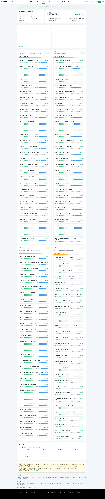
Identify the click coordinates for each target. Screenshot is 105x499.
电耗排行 (56, 1)
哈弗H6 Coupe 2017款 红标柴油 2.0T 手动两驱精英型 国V (66, 399)
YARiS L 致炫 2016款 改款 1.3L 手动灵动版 (64, 257)
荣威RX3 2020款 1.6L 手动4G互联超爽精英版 (65, 412)
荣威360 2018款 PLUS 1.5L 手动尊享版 (63, 380)
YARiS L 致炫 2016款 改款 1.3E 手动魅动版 (64, 276)
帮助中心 (59, 492)
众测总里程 (49, 12)
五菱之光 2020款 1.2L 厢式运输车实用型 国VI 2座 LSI (66, 66)
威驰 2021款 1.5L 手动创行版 (26, 91)
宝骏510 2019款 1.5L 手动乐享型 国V (63, 424)
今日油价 (20, 492)
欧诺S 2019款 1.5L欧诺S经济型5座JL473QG (30, 403)
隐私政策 (78, 492)
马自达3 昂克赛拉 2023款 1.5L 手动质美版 (29, 134)
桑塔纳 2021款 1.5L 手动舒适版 (27, 226)
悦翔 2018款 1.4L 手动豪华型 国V (62, 343)
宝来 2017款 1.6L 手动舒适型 (61, 386)
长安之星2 (60, 452)
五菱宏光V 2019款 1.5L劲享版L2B (27, 421)
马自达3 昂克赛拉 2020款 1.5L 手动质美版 (29, 164)
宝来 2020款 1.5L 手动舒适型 (26, 207)
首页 (31, 1)
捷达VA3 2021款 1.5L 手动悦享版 (27, 189)
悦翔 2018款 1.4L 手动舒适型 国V (62, 349)
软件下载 (65, 492)
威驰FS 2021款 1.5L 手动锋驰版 (27, 195)
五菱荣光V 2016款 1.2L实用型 (61, 158)
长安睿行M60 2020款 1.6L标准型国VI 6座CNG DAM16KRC (65, 239)
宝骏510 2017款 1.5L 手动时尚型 (62, 436)
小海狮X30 (43, 456)
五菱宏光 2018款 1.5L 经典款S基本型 (28, 384)
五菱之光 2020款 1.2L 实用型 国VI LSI (63, 85)
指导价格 (32, 18)
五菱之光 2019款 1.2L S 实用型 (61, 73)
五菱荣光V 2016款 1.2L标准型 (61, 177)
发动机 (20, 14)
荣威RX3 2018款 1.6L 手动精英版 (62, 392)
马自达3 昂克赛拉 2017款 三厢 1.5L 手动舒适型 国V (66, 325)
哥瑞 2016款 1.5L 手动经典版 (26, 103)
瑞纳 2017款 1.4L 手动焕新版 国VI (62, 306)
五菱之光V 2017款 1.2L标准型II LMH (63, 60)
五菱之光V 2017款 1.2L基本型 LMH (62, 79)
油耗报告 (43, 1)
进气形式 (32, 14)
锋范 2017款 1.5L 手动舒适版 (26, 140)
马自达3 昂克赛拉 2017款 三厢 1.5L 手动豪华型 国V (66, 331)
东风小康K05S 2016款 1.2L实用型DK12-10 (64, 164)
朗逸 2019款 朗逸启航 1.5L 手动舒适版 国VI (29, 109)
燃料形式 (20, 18)
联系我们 (72, 492)
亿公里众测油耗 (46, 492)
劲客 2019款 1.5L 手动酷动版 (26, 201)
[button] (47, 52)
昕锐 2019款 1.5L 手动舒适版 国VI (27, 170)
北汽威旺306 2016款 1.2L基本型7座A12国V (64, 91)
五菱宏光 (43, 449)
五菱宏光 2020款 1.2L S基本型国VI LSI (63, 115)
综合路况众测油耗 (81, 12)
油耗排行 (50, 1)
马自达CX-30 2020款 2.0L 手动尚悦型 (63, 361)
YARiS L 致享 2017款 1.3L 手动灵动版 (63, 263)
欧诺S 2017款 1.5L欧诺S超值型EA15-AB (64, 232)
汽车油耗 (26, 492)
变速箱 (20, 16)
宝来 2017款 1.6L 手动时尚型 (61, 368)
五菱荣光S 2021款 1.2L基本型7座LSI (63, 207)
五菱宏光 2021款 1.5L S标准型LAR (62, 201)
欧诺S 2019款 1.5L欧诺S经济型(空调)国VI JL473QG (31, 372)
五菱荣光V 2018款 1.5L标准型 (26, 397)
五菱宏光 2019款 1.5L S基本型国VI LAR (63, 189)
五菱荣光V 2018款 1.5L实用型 (26, 433)
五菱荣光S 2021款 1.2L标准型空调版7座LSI (29, 366)
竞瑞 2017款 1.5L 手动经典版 (26, 128)
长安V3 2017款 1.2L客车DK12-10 (62, 195)
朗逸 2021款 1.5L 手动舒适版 (26, 85)
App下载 (36, 1)
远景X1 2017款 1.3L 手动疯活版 (62, 355)
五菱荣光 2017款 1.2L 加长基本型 (27, 378)
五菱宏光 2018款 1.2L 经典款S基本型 (63, 97)
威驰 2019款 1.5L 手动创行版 (26, 97)
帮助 (68, 1)
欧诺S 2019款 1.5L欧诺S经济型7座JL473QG (30, 360)
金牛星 (26, 456)
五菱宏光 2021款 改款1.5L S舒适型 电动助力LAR (65, 146)
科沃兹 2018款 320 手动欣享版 (27, 238)
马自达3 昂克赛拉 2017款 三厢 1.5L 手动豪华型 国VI (31, 232)
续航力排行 (53, 492)
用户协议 (84, 492)
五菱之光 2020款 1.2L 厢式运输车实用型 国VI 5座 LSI (66, 121)
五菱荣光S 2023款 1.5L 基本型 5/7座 (63, 170)
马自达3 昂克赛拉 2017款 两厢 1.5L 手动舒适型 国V (66, 337)
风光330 (43, 452)
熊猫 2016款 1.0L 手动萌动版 (61, 288)
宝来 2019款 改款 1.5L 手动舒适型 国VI (28, 219)
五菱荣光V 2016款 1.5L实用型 (26, 409)
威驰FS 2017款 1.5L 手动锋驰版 (27, 177)
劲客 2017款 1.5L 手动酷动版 (26, 115)
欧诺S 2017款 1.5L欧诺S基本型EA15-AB (29, 354)
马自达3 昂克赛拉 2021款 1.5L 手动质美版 (29, 60)
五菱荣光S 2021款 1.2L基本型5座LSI (63, 183)
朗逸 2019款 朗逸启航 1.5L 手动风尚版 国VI (29, 183)
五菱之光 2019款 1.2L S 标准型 (61, 103)
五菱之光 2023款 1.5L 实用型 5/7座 (62, 152)
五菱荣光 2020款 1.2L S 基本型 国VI (63, 226)
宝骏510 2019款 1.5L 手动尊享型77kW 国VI (64, 406)
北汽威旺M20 (76, 452)
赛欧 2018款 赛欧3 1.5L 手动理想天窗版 (28, 73)
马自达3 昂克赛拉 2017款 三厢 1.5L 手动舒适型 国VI (31, 152)
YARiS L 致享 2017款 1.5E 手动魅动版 (28, 213)
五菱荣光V (27, 449)
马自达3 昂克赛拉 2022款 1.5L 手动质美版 (29, 66)
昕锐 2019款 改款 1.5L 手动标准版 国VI (28, 146)
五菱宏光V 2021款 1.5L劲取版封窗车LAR (29, 415)
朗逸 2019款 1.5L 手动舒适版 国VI (27, 121)
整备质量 (20, 20)
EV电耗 (39, 492)
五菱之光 (26, 452)
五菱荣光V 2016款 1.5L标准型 (26, 427)
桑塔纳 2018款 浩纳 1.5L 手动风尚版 (28, 158)
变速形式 (32, 16)
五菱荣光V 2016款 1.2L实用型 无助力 (63, 134)
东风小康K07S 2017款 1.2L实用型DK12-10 (64, 128)
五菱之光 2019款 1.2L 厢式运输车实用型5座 (64, 109)
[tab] (34, 54)
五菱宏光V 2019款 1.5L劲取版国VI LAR (28, 390)
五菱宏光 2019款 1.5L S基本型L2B (62, 213)
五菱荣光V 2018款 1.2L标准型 (61, 219)
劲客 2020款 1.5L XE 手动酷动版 (27, 79)
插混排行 (63, 1)
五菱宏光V (76, 449)
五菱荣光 (60, 449)
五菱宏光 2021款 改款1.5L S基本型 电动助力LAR (65, 140)
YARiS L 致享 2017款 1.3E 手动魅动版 (63, 270)
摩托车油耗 (33, 492)
